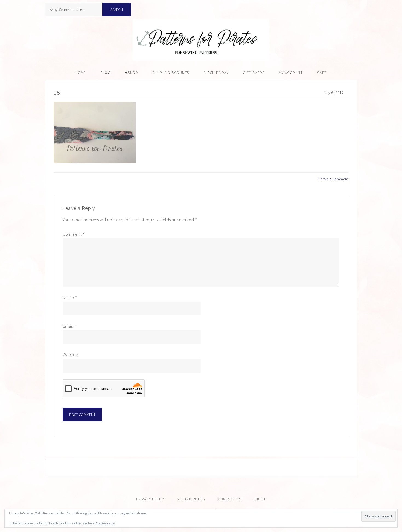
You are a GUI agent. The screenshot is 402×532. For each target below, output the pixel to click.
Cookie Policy (105, 523)
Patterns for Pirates (201, 40)
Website (70, 354)
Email (69, 326)
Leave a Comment (334, 178)
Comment (74, 234)
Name (70, 297)
